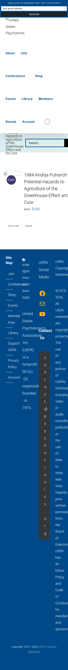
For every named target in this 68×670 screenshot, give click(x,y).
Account (9, 377)
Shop (9, 295)
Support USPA (9, 346)
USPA (41, 646)
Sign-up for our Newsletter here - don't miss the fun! (34, 3)
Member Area (9, 319)
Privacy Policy (9, 363)
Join (9, 274)
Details (29, 226)
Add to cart (13, 226)
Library (9, 333)
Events (9, 305)
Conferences (9, 284)
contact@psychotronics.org (46, 445)
